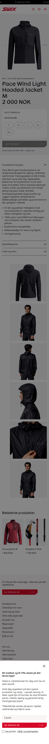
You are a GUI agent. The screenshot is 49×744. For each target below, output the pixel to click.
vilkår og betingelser (27, 731)
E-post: (7, 717)
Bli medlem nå (11, 725)
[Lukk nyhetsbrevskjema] (44, 666)
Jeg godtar (21, 731)
